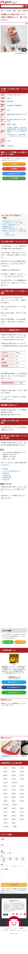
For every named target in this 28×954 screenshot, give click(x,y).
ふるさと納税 (14, 178)
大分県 (5, 823)
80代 (23, 859)
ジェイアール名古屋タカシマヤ (11, 471)
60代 (10, 859)
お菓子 (9, 141)
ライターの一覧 (4, 930)
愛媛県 (5, 815)
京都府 (22, 797)
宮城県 (5, 771)
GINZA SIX (23, 127)
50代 (4, 859)
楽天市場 (14, 168)
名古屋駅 (9, 127)
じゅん (14, 664)
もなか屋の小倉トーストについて (11, 220)
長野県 (22, 790)
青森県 (13, 768)
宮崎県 (13, 823)
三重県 (5, 797)
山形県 (22, 771)
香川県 (22, 812)
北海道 (5, 768)
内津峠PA (16, 127)
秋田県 (13, 771)
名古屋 (14, 124)
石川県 (22, 786)
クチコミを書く (4, 869)
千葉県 (22, 779)
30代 (16, 858)
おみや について (8, 928)
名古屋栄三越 (6, 475)
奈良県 (22, 801)
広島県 (22, 808)
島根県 (5, 808)
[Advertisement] (14, 69)
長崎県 (13, 819)
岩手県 (22, 768)
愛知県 (9, 124)
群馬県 (5, 779)
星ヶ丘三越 (20, 129)
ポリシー (15, 928)
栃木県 (22, 775)
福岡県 (22, 815)
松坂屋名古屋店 (11, 129)
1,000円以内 (10, 145)
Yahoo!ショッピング (14, 173)
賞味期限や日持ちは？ (8, 226)
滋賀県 (13, 797)
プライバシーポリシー (22, 930)
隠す (5, 217)
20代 (10, 858)
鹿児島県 (5, 826)
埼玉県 (13, 779)
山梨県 (13, 790)
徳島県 (13, 812)
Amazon (14, 164)
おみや (6, 2)
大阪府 (5, 801)
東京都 (5, 782)
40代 (23, 858)
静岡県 (13, 793)
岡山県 (13, 808)
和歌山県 (5, 804)
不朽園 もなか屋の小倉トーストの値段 (12, 228)
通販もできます (10, 234)
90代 (4, 861)
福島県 (5, 775)
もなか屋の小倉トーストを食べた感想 (12, 222)
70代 (16, 859)
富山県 (13, 786)
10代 (4, 858)
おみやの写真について (21, 53)
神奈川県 (14, 782)
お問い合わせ (12, 930)
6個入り (9, 98)
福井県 (5, 790)
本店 (7, 232)
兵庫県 (13, 801)
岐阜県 (5, 793)
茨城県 (13, 775)
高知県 (13, 815)
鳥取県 (15, 804)
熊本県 (22, 819)
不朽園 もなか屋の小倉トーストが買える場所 (14, 231)
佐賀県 (5, 819)
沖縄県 (15, 826)
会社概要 (21, 928)
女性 (4, 853)
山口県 (5, 812)
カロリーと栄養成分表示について (11, 224)
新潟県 (5, 786)
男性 (10, 853)
